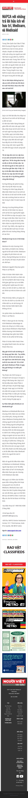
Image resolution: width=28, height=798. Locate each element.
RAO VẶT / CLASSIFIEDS (14, 564)
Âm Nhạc (20, 710)
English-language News (20, 766)
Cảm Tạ (20, 750)
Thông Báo (8, 722)
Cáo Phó (19, 743)
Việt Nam (8, 712)
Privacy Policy (19, 785)
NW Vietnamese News (14, 8)
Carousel (10, 539)
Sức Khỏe (19, 736)
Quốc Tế (8, 710)
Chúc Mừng (19, 758)
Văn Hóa (19, 703)
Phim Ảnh (19, 712)
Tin (8, 703)
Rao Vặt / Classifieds (19, 761)
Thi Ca (20, 708)
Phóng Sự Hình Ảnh (8, 719)
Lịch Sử (20, 714)
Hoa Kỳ (8, 708)
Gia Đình (20, 740)
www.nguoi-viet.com (14, 531)
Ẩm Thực (19, 738)
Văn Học (20, 706)
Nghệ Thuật (20, 716)
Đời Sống (15, 539)
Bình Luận (20, 718)
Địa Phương (8, 706)
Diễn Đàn (20, 723)
